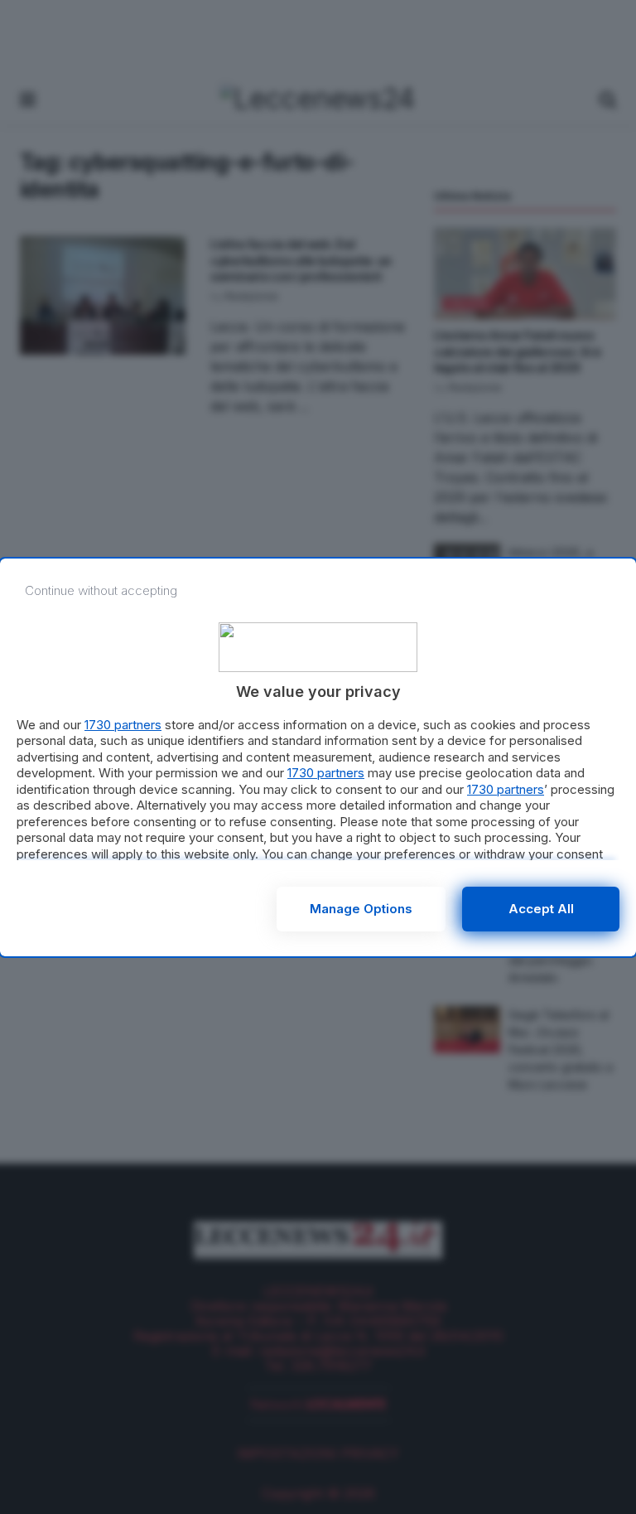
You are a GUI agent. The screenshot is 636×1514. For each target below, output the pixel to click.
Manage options (361, 909)
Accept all (541, 909)
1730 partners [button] (122, 725)
